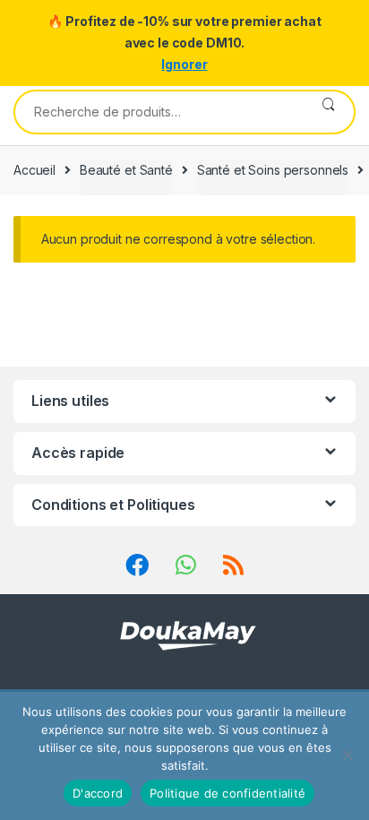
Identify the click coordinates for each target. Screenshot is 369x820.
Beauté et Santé (126, 169)
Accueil (34, 169)
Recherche (328, 112)
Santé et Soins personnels (273, 169)
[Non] (347, 755)
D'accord (98, 793)
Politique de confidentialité (227, 793)
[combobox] (159, 112)
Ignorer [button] (184, 64)
